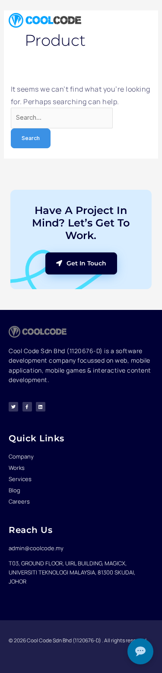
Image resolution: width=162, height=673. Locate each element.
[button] (145, 20)
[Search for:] (62, 117)
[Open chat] (140, 651)
